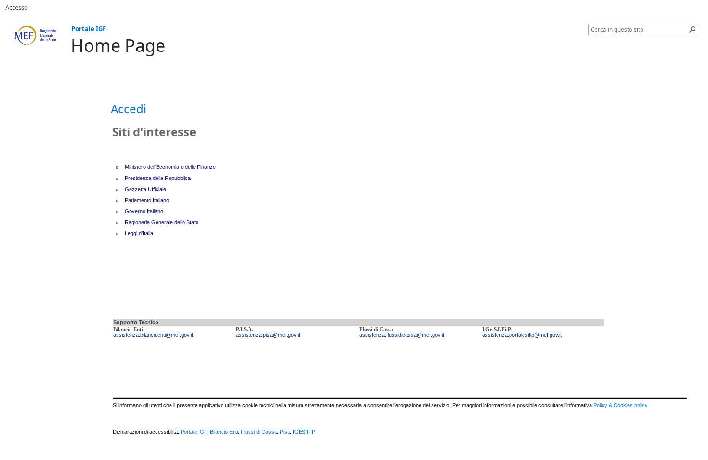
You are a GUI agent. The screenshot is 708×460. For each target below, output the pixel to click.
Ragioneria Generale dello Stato (161, 222)
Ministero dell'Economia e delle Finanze (170, 167)
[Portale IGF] (35, 36)
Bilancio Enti (224, 431)
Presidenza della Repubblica (158, 178)
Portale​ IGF (194, 431)
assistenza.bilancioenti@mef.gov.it (153, 335)
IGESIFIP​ (304, 431)
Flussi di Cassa (259, 431)
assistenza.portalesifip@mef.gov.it (522, 335)
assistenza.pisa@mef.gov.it (268, 335)
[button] (692, 29)
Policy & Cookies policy (620, 405)
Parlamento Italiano (147, 200)
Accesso (16, 7)
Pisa (285, 431)
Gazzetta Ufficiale (145, 189)
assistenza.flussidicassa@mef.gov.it (401, 335)
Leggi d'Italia (139, 233)
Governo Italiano (144, 211)
